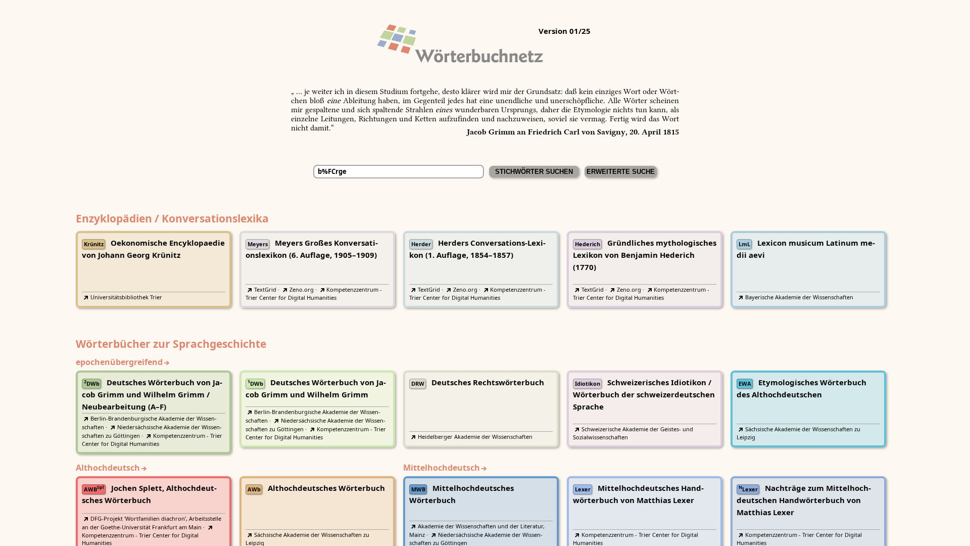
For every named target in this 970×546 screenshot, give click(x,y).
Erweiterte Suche (621, 171)
